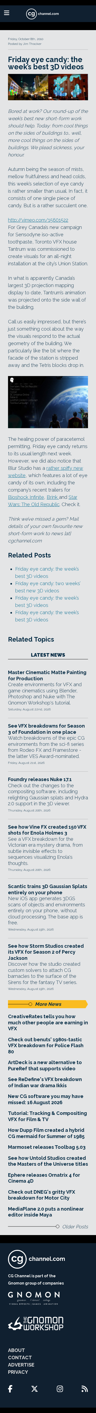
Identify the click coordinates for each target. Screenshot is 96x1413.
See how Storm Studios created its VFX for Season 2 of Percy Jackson (46, 952)
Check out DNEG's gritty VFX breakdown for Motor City (41, 1195)
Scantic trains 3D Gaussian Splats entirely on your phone (47, 889)
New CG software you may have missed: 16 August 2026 (45, 1099)
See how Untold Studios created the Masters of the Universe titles (48, 1161)
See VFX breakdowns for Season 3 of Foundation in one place (46, 729)
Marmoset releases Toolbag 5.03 (47, 1147)
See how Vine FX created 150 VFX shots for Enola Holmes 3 (47, 830)
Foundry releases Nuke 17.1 (40, 779)
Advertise (21, 1365)
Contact (20, 1357)
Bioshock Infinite (26, 497)
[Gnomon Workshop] (35, 1323)
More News (48, 1004)
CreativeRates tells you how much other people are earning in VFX (48, 1022)
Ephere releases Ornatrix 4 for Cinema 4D (44, 1178)
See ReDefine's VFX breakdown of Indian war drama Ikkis (45, 1082)
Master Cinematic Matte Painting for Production (47, 675)
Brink (53, 497)
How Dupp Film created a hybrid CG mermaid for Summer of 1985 (46, 1133)
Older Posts (75, 1226)
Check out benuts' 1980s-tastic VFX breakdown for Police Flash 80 (45, 1045)
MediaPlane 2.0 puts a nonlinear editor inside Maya (46, 1212)
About (16, 1350)
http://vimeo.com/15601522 (38, 220)
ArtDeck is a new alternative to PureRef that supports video (45, 1065)
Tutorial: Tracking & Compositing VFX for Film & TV (47, 1116)
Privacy (18, 1372)
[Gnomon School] (33, 1298)
